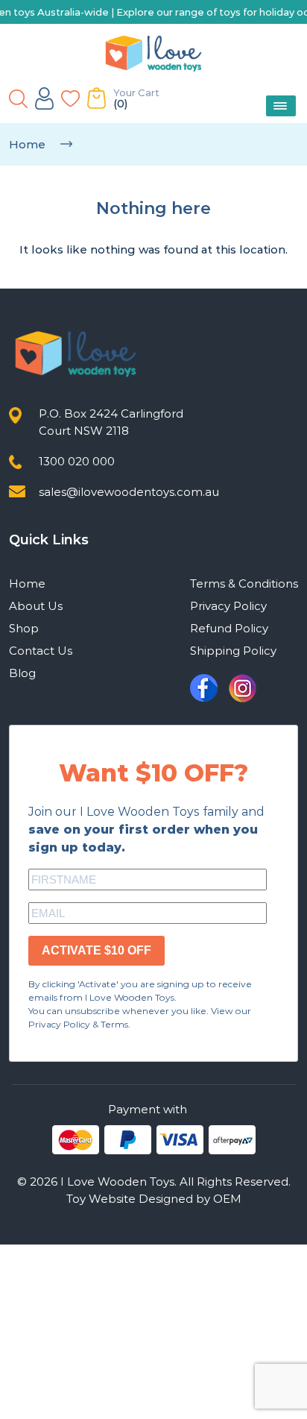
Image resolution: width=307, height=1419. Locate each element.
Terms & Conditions (244, 583)
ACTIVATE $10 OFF (96, 950)
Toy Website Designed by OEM (153, 1199)
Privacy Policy (228, 606)
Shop (24, 628)
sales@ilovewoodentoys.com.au (129, 492)
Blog (22, 673)
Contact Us (40, 651)
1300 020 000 (77, 461)
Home (27, 144)
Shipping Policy (233, 651)
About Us (36, 606)
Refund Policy (229, 628)
